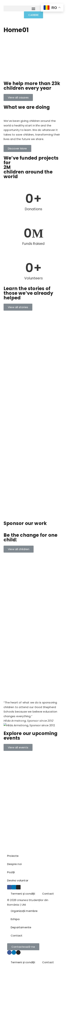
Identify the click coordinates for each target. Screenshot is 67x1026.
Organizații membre (24, 911)
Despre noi (14, 864)
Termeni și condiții (23, 893)
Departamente (21, 927)
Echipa (15, 919)
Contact (48, 893)
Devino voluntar (17, 880)
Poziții (11, 872)
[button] (33, 8)
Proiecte (13, 856)
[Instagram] (18, 887)
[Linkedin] (14, 887)
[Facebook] (9, 887)
